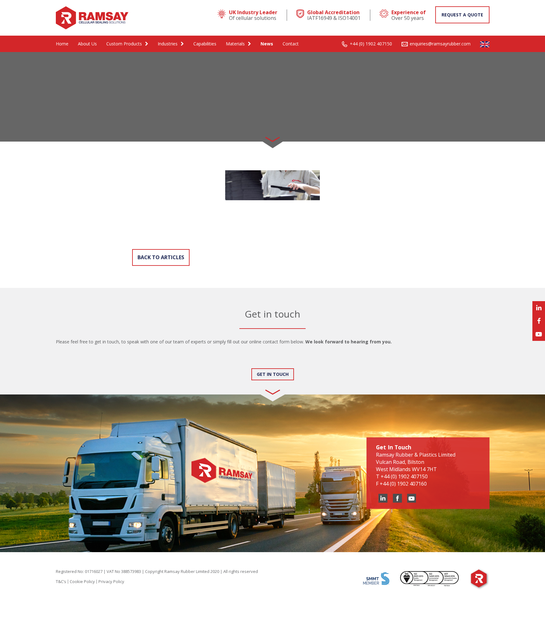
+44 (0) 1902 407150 (371, 44)
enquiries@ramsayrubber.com (440, 44)
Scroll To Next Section (272, 137)
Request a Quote (462, 15)
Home (62, 44)
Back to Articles (161, 257)
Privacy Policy (111, 581)
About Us (87, 44)
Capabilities (204, 44)
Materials (235, 44)
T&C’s (61, 581)
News (267, 44)
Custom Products (124, 44)
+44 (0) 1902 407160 (403, 483)
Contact (291, 44)
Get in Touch (273, 374)
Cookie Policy (82, 581)
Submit (69, 362)
